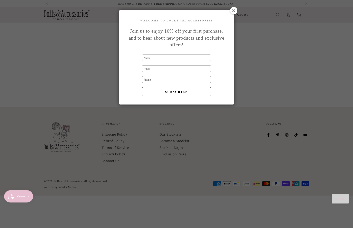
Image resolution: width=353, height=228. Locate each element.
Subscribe (176, 91)
